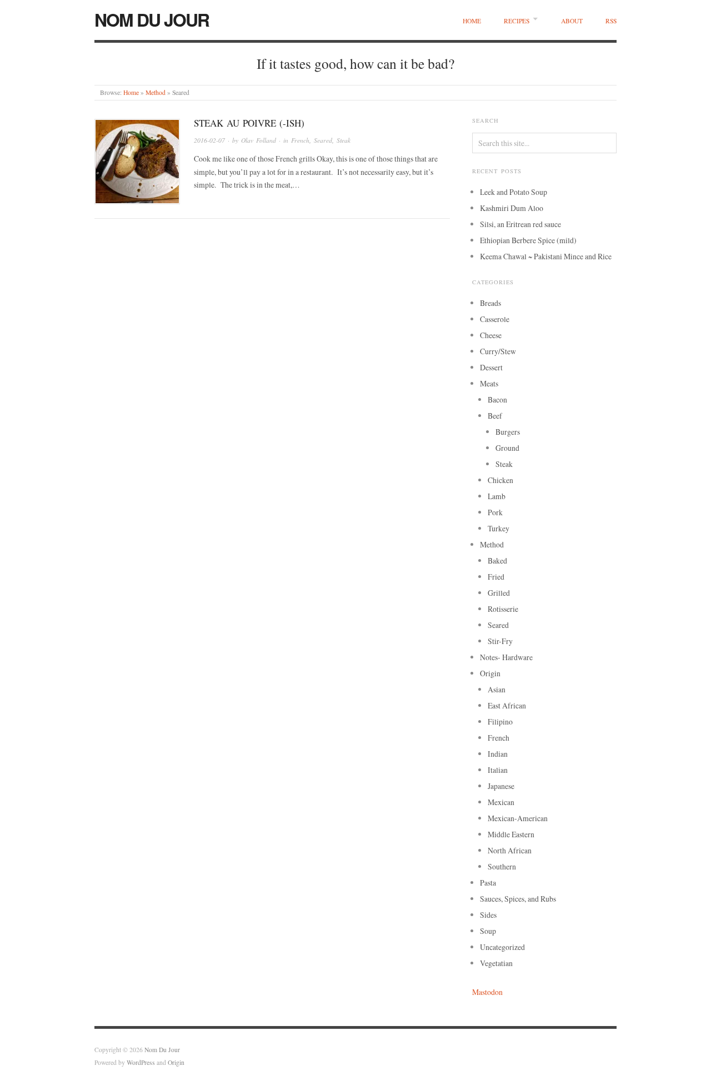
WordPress (141, 1062)
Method (156, 92)
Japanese (501, 786)
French (300, 140)
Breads (490, 303)
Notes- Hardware (506, 657)
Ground (507, 448)
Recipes (516, 21)
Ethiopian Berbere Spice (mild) (528, 240)
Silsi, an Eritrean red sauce (520, 224)
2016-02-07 (209, 140)
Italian (498, 770)
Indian (498, 753)
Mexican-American (518, 818)
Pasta (488, 882)
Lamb (496, 496)
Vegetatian (496, 963)
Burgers (507, 431)
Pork (495, 512)
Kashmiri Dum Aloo (511, 208)
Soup (488, 931)
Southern (502, 866)
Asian (496, 689)
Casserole (494, 319)
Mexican (501, 802)
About (572, 21)
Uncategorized (502, 947)
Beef (495, 415)
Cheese (491, 335)
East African (507, 705)
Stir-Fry (500, 641)
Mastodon (487, 992)
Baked (497, 560)
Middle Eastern (511, 834)
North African (510, 850)
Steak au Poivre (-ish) (249, 123)
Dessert (491, 367)
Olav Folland (258, 140)
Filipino (500, 721)
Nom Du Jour (151, 19)
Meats (489, 383)
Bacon (497, 399)
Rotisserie (503, 609)
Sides (488, 914)
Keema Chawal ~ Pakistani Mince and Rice (546, 256)
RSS (611, 21)
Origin (490, 673)
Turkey (498, 528)
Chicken (500, 480)
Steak (344, 140)
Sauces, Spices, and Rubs (518, 898)
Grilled (499, 592)
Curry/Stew (498, 351)
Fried (496, 576)
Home (472, 21)
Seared (323, 140)
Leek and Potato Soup (513, 192)
